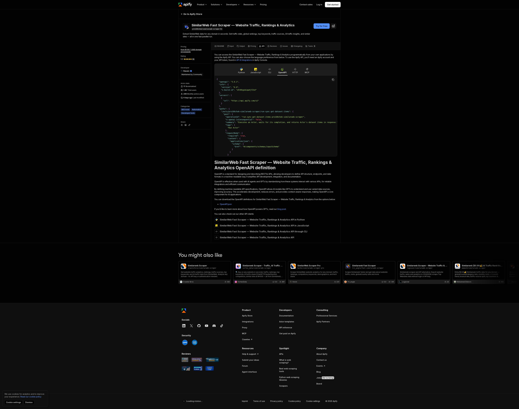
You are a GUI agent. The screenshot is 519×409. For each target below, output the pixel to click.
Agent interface (249, 372)
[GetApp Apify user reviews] (185, 360)
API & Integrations (244, 60)
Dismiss (29, 402)
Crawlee (246, 339)
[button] (252, 310)
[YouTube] (206, 326)
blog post (281, 209)
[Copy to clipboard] (333, 80)
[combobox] (333, 26)
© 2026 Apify (331, 401)
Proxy (244, 327)
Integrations (248, 321)
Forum (245, 366)
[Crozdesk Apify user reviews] (209, 368)
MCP (244, 333)
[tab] (219, 46)
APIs (281, 354)
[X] (191, 326)
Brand (319, 384)
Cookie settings (313, 401)
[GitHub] (199, 326)
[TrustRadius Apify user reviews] (198, 368)
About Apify (321, 354)
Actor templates (286, 321)
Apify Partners (323, 321)
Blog (318, 372)
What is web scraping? (285, 361)
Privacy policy (276, 401)
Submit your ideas (250, 360)
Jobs (325, 378)
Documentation (286, 316)
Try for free (321, 26)
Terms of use (259, 401)
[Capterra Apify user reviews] (212, 360)
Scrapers (283, 386)
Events (319, 366)
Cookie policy (294, 401)
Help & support (249, 354)
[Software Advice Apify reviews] (196, 360)
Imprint (245, 401)
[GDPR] (185, 342)
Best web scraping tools (288, 369)
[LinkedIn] (184, 326)
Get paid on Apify (287, 333)
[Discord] (214, 326)
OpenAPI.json (226, 204)
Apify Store (247, 316)
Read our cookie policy (30, 397)
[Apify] (185, 4)
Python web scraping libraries (289, 378)
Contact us (321, 360)
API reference (285, 327)
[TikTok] (221, 326)
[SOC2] (194, 342)
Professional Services (326, 316)
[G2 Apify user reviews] (186, 368)
